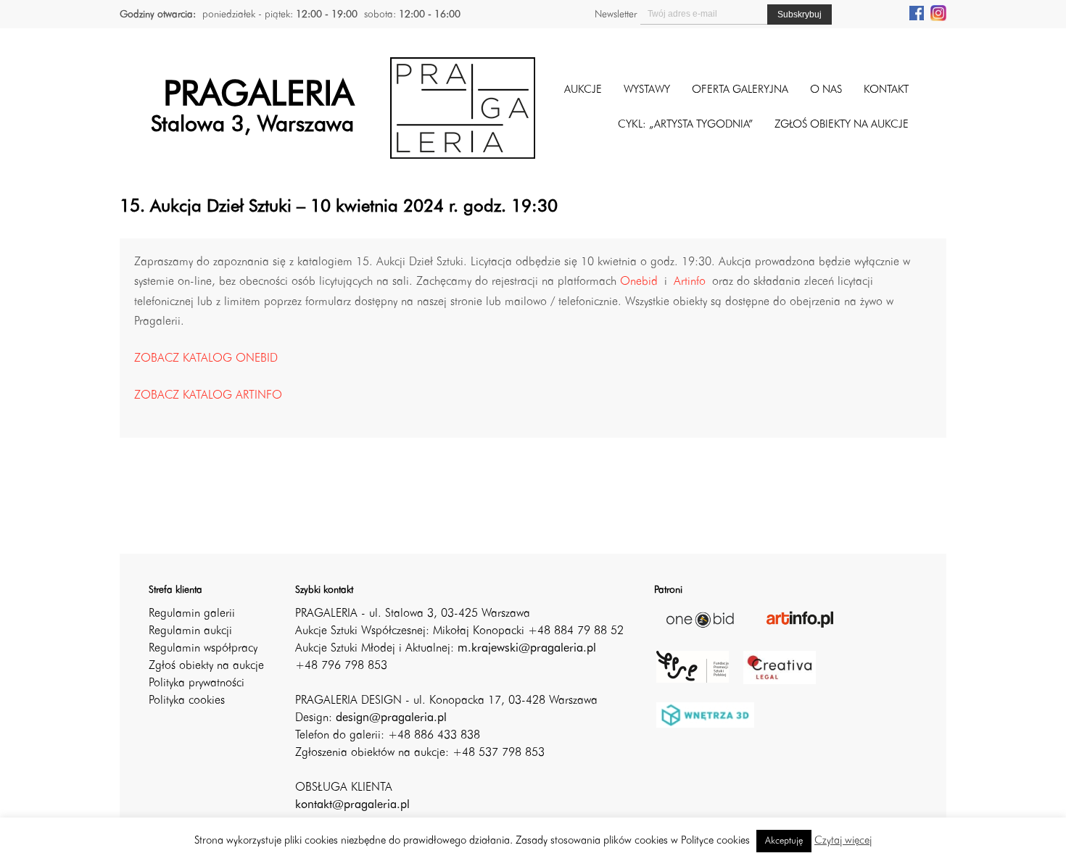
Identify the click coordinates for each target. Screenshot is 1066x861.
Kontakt (886, 90)
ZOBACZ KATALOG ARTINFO (208, 396)
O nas (826, 90)
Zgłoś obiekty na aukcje (206, 666)
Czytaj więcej (843, 841)
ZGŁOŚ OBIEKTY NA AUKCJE (841, 125)
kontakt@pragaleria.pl (352, 805)
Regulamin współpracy (203, 648)
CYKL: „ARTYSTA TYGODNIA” (685, 125)
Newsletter (616, 14)
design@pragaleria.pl (391, 718)
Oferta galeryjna (740, 90)
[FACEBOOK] (916, 12)
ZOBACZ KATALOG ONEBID (206, 359)
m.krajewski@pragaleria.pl (527, 648)
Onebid (639, 282)
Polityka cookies (187, 701)
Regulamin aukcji (190, 631)
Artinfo (690, 282)
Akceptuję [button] (784, 841)
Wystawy (647, 90)
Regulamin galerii (192, 614)
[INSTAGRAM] (938, 12)
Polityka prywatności (196, 683)
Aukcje (583, 90)
